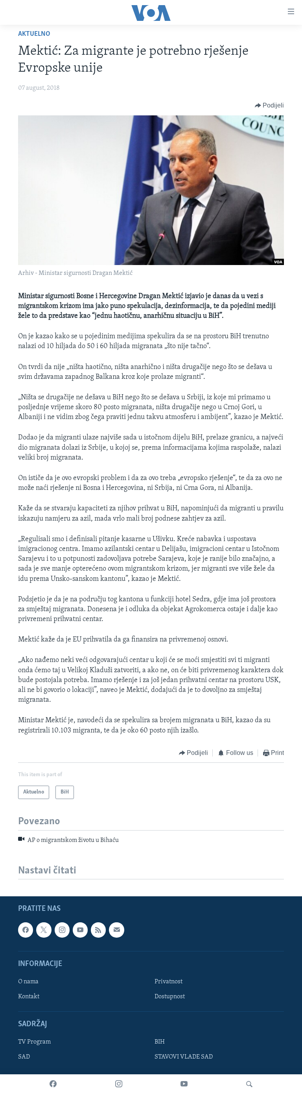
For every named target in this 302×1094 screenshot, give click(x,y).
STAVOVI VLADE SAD (184, 1057)
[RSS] (98, 930)
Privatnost (168, 982)
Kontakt (28, 997)
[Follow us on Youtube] (80, 930)
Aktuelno (34, 34)
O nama (28, 982)
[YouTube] (184, 1084)
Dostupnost (170, 997)
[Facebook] (53, 1084)
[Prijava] (116, 930)
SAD (24, 1057)
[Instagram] (119, 1084)
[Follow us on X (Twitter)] (43, 930)
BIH (160, 1042)
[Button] (269, 105)
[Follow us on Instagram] (62, 930)
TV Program (34, 1042)
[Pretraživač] (249, 1084)
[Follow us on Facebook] (25, 930)
